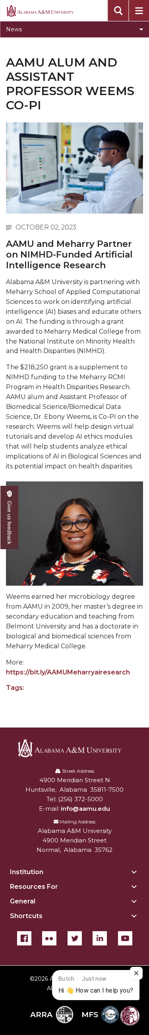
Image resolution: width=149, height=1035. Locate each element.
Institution (26, 872)
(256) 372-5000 (80, 799)
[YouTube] (125, 938)
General (22, 901)
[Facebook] (24, 938)
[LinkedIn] (100, 938)
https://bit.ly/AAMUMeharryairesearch (68, 672)
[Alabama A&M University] (74, 748)
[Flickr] (49, 938)
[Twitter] (75, 938)
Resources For (34, 886)
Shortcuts (26, 916)
